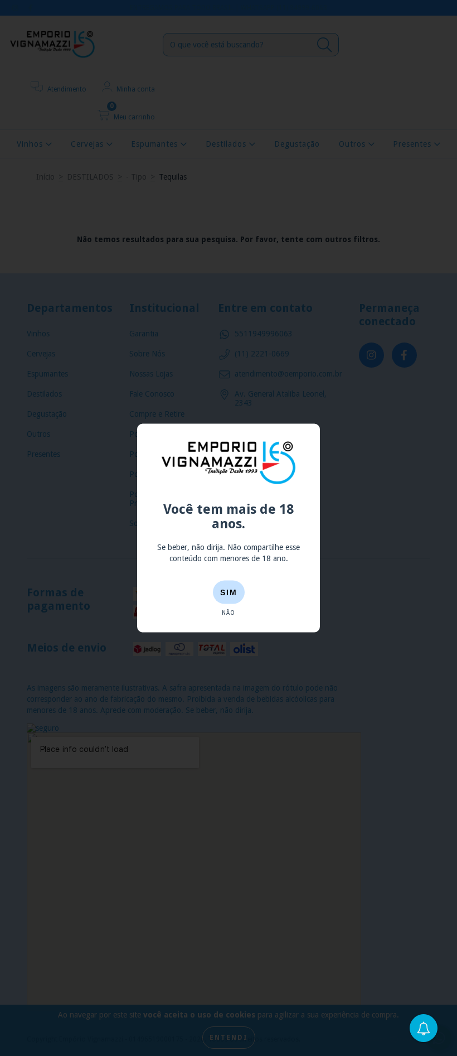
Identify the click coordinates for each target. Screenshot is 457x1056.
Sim (228, 592)
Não (228, 613)
